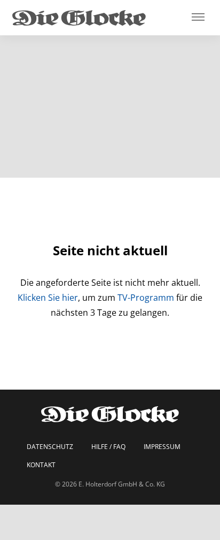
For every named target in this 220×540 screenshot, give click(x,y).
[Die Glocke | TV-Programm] (79, 18)
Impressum (162, 447)
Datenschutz (50, 447)
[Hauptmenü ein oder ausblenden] (198, 18)
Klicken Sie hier (48, 297)
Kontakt (41, 465)
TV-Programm (145, 297)
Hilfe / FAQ (108, 447)
